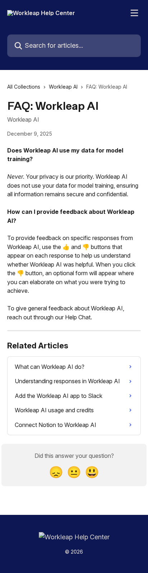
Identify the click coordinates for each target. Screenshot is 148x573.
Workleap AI (63, 87)
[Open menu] (134, 13)
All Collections (23, 87)
